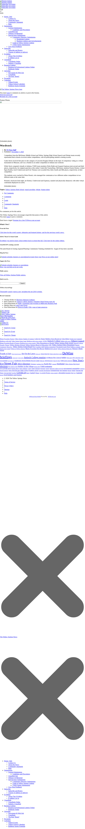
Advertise (7, 71)
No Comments (9, 193)
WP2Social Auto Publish (35, 396)
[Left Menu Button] (42, 758)
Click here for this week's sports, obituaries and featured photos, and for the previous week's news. (32, 232)
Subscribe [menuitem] (7, 789)
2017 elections (76, 357)
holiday (64, 357)
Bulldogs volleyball (5, 341)
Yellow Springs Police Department (63, 345)
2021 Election (24, 364)
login (8, 93)
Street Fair (10, 363)
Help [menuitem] (10, 768)
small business (17, 375)
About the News (13, 20)
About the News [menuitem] (13, 765)
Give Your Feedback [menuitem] (15, 787)
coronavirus (54, 370)
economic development (44, 370)
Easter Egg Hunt (56, 360)
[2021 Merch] (9, 316)
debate (38, 189)
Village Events (13, 82)
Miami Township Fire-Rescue (35, 349)
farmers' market (20, 357)
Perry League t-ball (38, 347)
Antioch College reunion (35, 357)
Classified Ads (13, 31)
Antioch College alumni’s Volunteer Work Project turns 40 (35, 301)
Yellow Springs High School (14, 189)
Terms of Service (9, 382)
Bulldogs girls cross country (35, 341)
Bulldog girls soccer (66, 341)
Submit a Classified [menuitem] (14, 804)
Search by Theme (10, 335)
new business (63, 370)
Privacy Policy (9, 386)
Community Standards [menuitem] (15, 766)
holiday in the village (26, 366)
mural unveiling (30, 189)
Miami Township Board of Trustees (10, 343)
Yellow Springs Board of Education (37, 345)
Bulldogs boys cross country (28, 343)
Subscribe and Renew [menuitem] (15, 791)
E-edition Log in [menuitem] (13, 798)
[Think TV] (4, 322)
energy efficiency (23, 368)
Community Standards (15, 22)
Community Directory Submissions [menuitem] (23, 781)
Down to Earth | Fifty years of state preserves (32, 307)
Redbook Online (13, 69)
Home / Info (8, 17)
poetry (29, 368)
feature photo (45, 189)
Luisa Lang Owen (21, 305)
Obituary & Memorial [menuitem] (15, 778)
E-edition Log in (13, 58)
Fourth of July (5, 354)
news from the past (14, 370)
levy (74, 373)
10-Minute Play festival (53, 357)
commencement (15, 357)
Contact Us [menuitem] (12, 763)
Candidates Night (40, 364)
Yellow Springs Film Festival (72, 364)
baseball (32, 373)
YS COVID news (5, 368)
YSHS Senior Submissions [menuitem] (21, 785)
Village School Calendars (16, 84)
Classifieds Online (14, 61)
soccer (2, 375)
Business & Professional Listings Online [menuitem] (21, 808)
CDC (50, 345)
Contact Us (12, 18)
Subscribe (7, 48)
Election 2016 (37, 366)
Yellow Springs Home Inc (65, 349)
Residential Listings (23, 39)
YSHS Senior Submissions (21, 45)
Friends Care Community (76, 339)
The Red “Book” (13, 76)
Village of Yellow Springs (18, 349)
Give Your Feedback (15, 46)
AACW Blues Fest (11, 360)
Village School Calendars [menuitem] (16, 824)
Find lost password (6, 95)
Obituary (37, 373)
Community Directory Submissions (23, 37)
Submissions (8, 26)
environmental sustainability (71, 368)
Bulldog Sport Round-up (53, 339)
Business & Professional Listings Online (21, 67)
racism (47, 368)
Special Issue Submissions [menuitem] (16, 780)
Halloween (42, 360)
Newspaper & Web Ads (16, 73)
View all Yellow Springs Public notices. (13, 275)
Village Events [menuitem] (13, 822)
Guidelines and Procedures (21, 30)
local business (8, 375)
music (73, 370)
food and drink (7, 373)
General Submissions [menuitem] (15, 772)
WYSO (45, 341)
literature (42, 368)
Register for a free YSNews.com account (26, 220)
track (33, 368)
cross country (54, 373)
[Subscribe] (4, 324)
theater (70, 370)
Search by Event (9, 331)
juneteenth (54, 364)
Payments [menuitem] (7, 819)
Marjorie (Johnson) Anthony (25, 300)
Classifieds (7, 60)
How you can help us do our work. (11, 267)
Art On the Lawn (28, 354)
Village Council (77, 341)
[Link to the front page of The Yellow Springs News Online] (11, 89)
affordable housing (64, 373)
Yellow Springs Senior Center (19, 341)
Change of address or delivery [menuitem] (18, 793)
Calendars (7, 80)
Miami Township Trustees (7, 339)
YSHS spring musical (66, 360)
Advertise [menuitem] (7, 811)
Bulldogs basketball (50, 347)
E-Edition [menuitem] (7, 794)
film (72, 373)
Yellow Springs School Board (22, 347)
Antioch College (53, 341)
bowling (14, 373)
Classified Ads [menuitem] (13, 776)
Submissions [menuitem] (8, 770)
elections (4, 366)
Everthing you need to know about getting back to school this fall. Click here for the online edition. (32, 241)
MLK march (69, 357)
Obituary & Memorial (15, 33)
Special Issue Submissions (16, 35)
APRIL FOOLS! (24, 370)
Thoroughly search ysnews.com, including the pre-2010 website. (21, 292)
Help (10, 24)
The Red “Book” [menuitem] (13, 817)
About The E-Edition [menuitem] (15, 796)
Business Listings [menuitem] (10, 806)
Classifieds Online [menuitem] (14, 802)
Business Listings (10, 65)
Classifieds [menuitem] (7, 800)
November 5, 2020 (17, 152)
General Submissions (15, 28)
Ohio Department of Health (45, 343)
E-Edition (7, 54)
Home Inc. (9, 347)
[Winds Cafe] (4, 312)
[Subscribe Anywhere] (7, 4)
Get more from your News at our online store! (43, 257)
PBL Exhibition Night (13, 366)
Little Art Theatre (40, 339)
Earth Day (48, 364)
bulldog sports (33, 370)
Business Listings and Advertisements (29, 41)
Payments (7, 78)
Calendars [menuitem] (7, 821)
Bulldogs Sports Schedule (16, 86)
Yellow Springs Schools (17, 345)
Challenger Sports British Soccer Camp (27, 360)
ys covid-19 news (45, 373)
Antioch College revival (56, 368)
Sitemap (6, 389)
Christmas (33, 364)
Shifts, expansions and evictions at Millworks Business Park (37, 303)
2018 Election (49, 360)
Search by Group (9, 328)
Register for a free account (8, 96)
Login (6, 200)
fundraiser (61, 364)
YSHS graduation (46, 366)
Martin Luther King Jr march (56, 353)
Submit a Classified (14, 63)
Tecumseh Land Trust (63, 347)
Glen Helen (65, 339)
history (28, 373)
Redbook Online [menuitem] (13, 809)
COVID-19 (21, 373)
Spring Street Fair (45, 354)
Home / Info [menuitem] (8, 761)
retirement (37, 368)
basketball (79, 373)
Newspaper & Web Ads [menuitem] (16, 813)
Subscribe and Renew (15, 50)
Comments (7, 197)
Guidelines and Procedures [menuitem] (21, 774)
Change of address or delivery (18, 52)
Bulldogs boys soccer (51, 349)
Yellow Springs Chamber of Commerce (24, 339)
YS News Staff (11, 150)
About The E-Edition (15, 56)
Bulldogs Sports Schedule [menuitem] (16, 826)
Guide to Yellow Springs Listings (23, 43)
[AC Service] (4, 311)
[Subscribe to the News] (6, 1)
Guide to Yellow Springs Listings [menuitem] (23, 783)
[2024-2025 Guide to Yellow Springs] (9, 321)
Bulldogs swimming (75, 347)
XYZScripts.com (52, 396)
